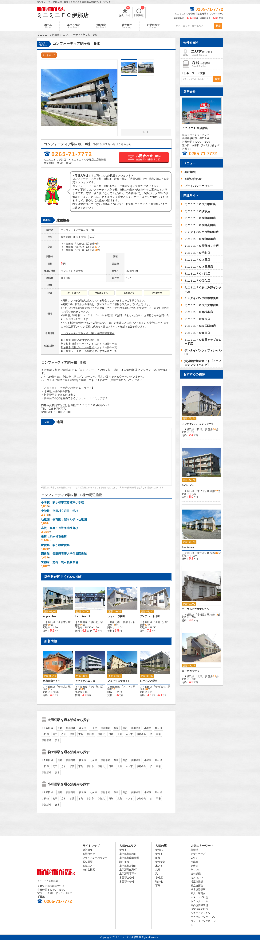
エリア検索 (73, 26)
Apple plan (49, 616)
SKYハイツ (188, 485)
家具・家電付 (198, 893)
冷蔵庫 (194, 861)
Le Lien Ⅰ (83, 616)
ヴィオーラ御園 (116, 616)
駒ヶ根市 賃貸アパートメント (78, 343)
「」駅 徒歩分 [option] (57, 611)
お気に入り (124, 12)
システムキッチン (201, 913)
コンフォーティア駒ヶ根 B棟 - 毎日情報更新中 (88, 333)
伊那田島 (70, 728)
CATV (194, 857)
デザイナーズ (198, 853)
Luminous (188, 547)
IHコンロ (196, 869)
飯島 (116, 728)
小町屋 (80, 249)
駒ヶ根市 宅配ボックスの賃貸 (78, 347)
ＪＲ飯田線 (67, 243)
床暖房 (194, 865)
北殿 (119, 734)
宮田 (55, 734)
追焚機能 (196, 873)
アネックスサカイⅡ (118, 680)
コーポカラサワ (190, 670)
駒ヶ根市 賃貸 (69, 339)
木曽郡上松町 (126, 877)
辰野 (59, 728)
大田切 (80, 243)
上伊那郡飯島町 (128, 869)
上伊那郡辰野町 (128, 865)
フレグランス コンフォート (198, 423)
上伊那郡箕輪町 (128, 853)
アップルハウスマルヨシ (195, 609)
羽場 (158, 734)
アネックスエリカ (85, 680)
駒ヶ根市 (73, 236)
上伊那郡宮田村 (128, 873)
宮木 (57, 740)
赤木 (63, 734)
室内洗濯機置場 (199, 905)
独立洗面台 (197, 885)
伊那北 (94, 622)
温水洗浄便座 (198, 889)
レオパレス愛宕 (148, 680)
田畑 (111, 734)
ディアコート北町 (150, 616)
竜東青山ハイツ (51, 680)
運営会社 (127, 26)
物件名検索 (89, 869)
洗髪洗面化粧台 (199, 909)
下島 (80, 734)
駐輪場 (194, 849)
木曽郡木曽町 (126, 881)
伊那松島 (141, 734)
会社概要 (88, 849)
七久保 (93, 728)
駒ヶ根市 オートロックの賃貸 (78, 350)
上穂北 (82, 236)
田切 (125, 728)
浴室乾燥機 (197, 881)
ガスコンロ (197, 877)
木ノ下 (126, 686)
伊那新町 (46, 740)
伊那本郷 (105, 728)
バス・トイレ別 (199, 897)
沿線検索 (100, 26)
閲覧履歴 (139, 12)
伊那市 (62, 622)
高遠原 (82, 728)
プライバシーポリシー (95, 857)
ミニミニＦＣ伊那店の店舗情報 (89, 159)
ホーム (48, 26)
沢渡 (72, 734)
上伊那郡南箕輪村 (129, 857)
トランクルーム (199, 901)
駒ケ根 (80, 246)
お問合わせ (153, 26)
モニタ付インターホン (203, 917)
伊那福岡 (160, 686)
